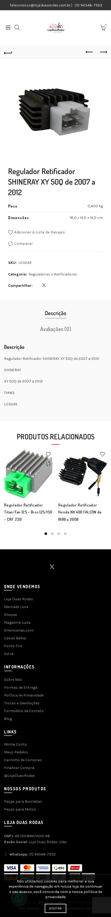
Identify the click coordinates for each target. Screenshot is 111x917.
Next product (103, 52)
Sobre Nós (13, 679)
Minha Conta (15, 744)
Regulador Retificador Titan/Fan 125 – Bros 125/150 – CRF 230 (28, 512)
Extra (8, 653)
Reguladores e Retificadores (53, 274)
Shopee (10, 614)
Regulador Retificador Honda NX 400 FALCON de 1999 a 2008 (80, 512)
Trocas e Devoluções (22, 703)
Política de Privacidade (24, 695)
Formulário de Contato (24, 711)
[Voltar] (8, 52)
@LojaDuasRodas (19, 775)
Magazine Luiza (17, 622)
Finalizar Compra (19, 768)
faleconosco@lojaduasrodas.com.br (40, 5)
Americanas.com (18, 630)
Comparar (23, 243)
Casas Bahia (15, 638)
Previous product (89, 52)
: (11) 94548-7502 (32, 854)
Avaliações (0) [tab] (55, 328)
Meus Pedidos (16, 752)
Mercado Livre (16, 607)
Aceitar (55, 908)
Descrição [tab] (55, 312)
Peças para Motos (20, 809)
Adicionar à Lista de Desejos (39, 232)
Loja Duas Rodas (18, 599)
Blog (8, 718)
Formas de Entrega (20, 687)
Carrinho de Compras (23, 760)
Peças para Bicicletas (23, 801)
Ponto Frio (13, 646)
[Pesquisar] (17, 27)
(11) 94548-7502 (89, 5)
